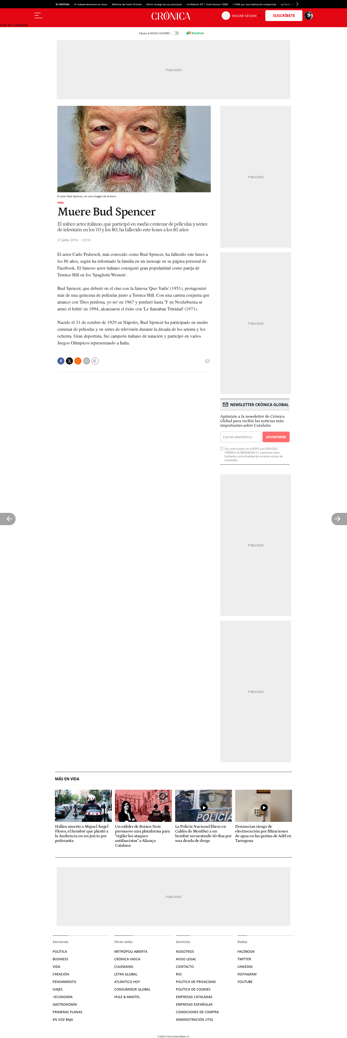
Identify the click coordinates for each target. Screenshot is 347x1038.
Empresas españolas (194, 1004)
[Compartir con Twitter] (69, 361)
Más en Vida (67, 778)
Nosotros (185, 951)
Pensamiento (64, 981)
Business (60, 959)
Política (60, 951)
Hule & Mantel (127, 997)
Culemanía (123, 966)
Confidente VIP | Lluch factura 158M (207, 4)
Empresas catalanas (194, 997)
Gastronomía (65, 1004)
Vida (60, 202)
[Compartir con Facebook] (60, 361)
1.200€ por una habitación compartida (254, 4)
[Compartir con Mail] (86, 361)
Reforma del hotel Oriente (127, 4)
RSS (179, 974)
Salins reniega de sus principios (164, 4)
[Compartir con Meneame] (77, 361)
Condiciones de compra (197, 1012)
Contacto (185, 966)
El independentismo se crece (90, 4)
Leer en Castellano (14, 25)
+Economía (62, 997)
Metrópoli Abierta (130, 951)
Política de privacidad (196, 981)
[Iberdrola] (195, 33)
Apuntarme (276, 437)
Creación (61, 974)
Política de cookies (193, 989)
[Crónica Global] (173, 15)
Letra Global (125, 974)
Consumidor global (132, 989)
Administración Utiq (194, 1019)
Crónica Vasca (127, 959)
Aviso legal (186, 959)
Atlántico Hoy (127, 981)
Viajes (58, 989)
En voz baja (63, 1019)
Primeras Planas (67, 1012)
